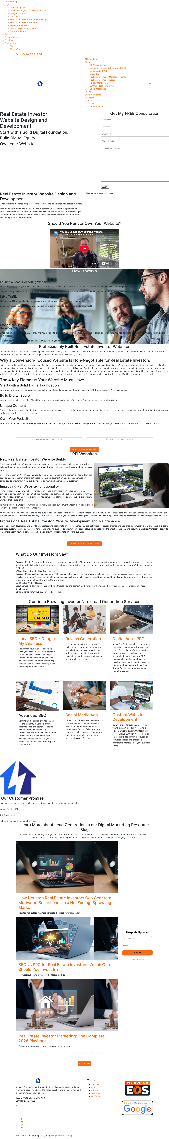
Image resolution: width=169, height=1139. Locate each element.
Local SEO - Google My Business (36, 641)
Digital (8, 4)
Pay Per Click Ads (13, 317)
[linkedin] (22, 1127)
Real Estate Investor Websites (24, 22)
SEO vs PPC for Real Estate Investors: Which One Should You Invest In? (64, 967)
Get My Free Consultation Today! (84, 543)
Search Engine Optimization (18, 311)
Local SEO (15, 16)
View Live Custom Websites (84, 449)
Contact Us (10, 43)
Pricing (8, 34)
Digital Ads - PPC (128, 638)
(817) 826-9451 (25, 1106)
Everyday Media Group (61, 1135)
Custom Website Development (128, 717)
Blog (12, 46)
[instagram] (22, 1124)
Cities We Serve (17, 49)
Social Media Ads (18, 31)
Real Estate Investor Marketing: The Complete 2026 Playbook (61, 1038)
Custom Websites (13, 37)
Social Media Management (17, 320)
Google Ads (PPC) (18, 13)
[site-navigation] (150, 83)
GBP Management (18, 7)
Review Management (19, 25)
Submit (105, 187)
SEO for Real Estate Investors (23, 28)
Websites (95, 1093)
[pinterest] (21, 1130)
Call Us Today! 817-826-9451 (29, 54)
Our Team (9, 40)
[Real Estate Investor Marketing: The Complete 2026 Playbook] (67, 1005)
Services (95, 1084)
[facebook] (21, 1118)
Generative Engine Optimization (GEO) (28, 10)
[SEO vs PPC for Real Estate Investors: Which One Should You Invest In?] (67, 938)
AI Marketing (11, 1)
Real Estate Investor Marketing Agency (28, 19)
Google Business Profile (16, 314)
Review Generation (83, 638)
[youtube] (22, 1121)
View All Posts (137, 959)
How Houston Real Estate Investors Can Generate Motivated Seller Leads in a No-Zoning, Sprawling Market (64, 902)
